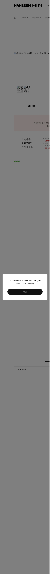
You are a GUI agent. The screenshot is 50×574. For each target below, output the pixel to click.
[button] (25, 292)
